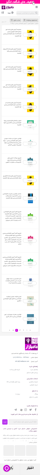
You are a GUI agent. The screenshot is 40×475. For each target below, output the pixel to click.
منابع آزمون (31, 23)
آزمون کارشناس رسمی (21, 23)
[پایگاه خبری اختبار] (30, 468)
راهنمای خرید (34, 370)
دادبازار (36, 23)
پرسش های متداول (32, 373)
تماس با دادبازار (33, 397)
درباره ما (18, 394)
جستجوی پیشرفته (31, 20)
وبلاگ (36, 394)
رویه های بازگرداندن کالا (13, 382)
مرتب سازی (17, 20)
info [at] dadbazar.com (22, 361)
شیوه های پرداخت (15, 370)
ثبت (5, 422)
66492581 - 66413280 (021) (21, 357)
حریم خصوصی (34, 385)
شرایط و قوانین (33, 382)
